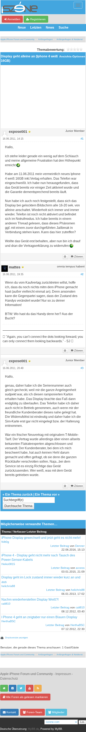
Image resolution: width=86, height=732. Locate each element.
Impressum (63, 674)
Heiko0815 (8, 564)
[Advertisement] (43, 98)
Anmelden (13, 19)
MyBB (58, 729)
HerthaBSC (8, 621)
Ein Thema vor (46, 494)
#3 (82, 368)
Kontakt (11, 712)
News (50, 27)
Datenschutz (9, 678)
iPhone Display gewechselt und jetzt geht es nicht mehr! (41, 537)
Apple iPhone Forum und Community (17, 39)
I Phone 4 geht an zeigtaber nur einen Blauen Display (39, 617)
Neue (22, 27)
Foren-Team (34, 712)
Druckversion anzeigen (16, 637)
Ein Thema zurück (19, 494)
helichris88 (8, 586)
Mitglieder (57, 712)
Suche (63, 27)
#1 (82, 138)
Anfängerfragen (45, 39)
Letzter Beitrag (59, 545)
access (80, 567)
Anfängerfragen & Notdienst (70, 39)
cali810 (5, 603)
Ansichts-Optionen (72, 56)
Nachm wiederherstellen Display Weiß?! (30, 599)
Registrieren (37, 19)
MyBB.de (33, 729)
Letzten (35, 27)
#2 (82, 274)
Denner (80, 545)
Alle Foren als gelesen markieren (26, 697)
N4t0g (5, 541)
